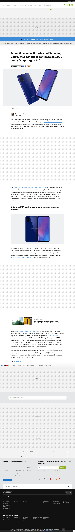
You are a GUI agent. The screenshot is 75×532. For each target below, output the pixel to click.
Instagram (67, 5)
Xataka (5, 499)
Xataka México (6, 517)
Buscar (69, 486)
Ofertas (56, 43)
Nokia (66, 43)
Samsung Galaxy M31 (17, 257)
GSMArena (17, 361)
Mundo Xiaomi (6, 508)
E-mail (30, 66)
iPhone (61, 43)
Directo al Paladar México (37, 518)
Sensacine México (25, 518)
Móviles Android (21, 365)
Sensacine (25, 499)
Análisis (17, 466)
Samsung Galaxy (32, 365)
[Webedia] (71, 1)
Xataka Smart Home (6, 506)
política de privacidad (58, 470)
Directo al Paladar (37, 499)
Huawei (5, 473)
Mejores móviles (62, 456)
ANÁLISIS (7, 5)
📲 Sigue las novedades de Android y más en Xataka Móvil (36, 39)
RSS (56, 479)
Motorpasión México (46, 518)
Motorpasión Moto (46, 501)
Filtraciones (48, 365)
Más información (48, 530)
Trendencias (56, 499)
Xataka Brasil (6, 519)
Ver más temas (7, 480)
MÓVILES (14, 5)
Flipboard (64, 5)
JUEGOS (30, 5)
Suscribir (62, 467)
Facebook (23, 66)
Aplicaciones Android (30, 466)
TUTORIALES (37, 5)
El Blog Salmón (66, 499)
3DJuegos (15, 499)
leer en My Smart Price (28, 331)
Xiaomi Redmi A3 (33, 456)
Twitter (72, 5)
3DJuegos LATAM (17, 517)
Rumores (41, 365)
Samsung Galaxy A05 (51, 456)
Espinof (25, 501)
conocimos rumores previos (53, 122)
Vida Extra (15, 501)
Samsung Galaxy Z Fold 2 (39, 188)
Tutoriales (5, 470)
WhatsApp (17, 43)
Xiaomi (28, 473)
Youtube (69, 5)
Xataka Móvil (6, 501)
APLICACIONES (22, 5)
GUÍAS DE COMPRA (48, 5)
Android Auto (18, 476)
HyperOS (30, 43)
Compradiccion (56, 503)
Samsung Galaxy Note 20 (21, 188)
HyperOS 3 (23, 43)
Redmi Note (37, 43)
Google (17, 473)
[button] (19, 114)
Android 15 (41, 456)
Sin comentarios (17, 66)
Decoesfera (56, 501)
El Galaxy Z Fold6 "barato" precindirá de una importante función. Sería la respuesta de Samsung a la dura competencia (40, 451)
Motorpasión (46, 499)
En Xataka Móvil (39, 319)
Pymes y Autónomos (66, 501)
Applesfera (5, 503)
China (51, 43)
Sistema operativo (19, 470)
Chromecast (45, 43)
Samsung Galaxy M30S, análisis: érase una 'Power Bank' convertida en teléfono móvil (46, 322)
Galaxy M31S (29, 257)
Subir (67, 492)
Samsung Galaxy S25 (22, 456)
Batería (71, 43)
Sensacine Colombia (25, 521)
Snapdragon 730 (54, 336)
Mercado (29, 470)
